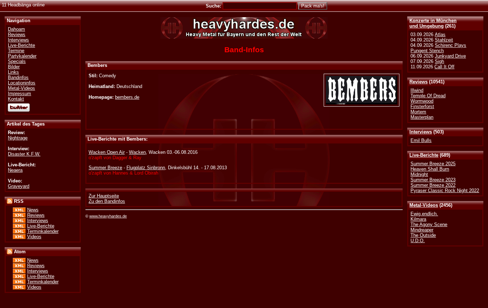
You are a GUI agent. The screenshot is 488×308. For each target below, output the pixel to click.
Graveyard (18, 186)
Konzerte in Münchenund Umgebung (433, 23)
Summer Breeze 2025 (432, 163)
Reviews (418, 81)
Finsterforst (422, 106)
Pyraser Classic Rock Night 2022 (444, 190)
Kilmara (418, 219)
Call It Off (444, 66)
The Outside (423, 235)
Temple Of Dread (427, 95)
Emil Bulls (421, 140)
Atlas (440, 34)
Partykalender (22, 56)
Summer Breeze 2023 (432, 179)
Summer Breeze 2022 (432, 185)
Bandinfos (18, 77)
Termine (16, 50)
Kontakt (16, 99)
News (33, 209)
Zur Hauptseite (104, 196)
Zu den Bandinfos (107, 201)
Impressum (19, 93)
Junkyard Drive (450, 56)
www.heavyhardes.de (108, 216)
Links (13, 72)
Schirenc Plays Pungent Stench (438, 48)
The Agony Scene (428, 224)
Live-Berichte (423, 155)
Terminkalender (43, 231)
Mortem (418, 111)
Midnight (419, 174)
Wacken (137, 152)
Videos (34, 236)
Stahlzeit (444, 40)
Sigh (439, 61)
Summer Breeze (105, 167)
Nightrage (18, 138)
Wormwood (421, 101)
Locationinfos (21, 82)
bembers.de (127, 97)
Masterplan (421, 117)
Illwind (416, 90)
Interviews (420, 132)
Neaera (15, 170)
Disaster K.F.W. (24, 154)
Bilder (14, 66)
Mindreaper (421, 230)
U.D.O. (417, 240)
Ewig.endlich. (424, 213)
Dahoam (16, 29)
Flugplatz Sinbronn (145, 167)
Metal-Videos (423, 205)
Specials (17, 61)
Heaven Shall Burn (429, 169)
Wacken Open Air (107, 152)
